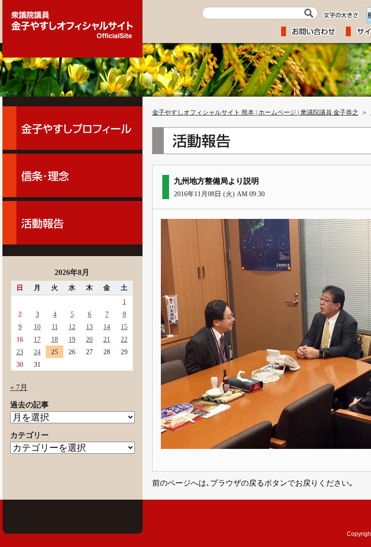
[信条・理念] (72, 175)
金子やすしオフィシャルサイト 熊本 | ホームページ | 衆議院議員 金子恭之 (255, 112)
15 (124, 327)
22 (124, 339)
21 (106, 339)
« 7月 (19, 387)
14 (106, 327)
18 (54, 339)
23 (19, 352)
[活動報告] (72, 223)
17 (37, 339)
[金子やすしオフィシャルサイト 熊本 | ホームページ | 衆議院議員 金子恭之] (72, 21)
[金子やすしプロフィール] (72, 128)
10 (37, 327)
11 (55, 327)
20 (89, 339)
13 (89, 327)
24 (37, 352)
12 (72, 327)
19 (72, 339)
